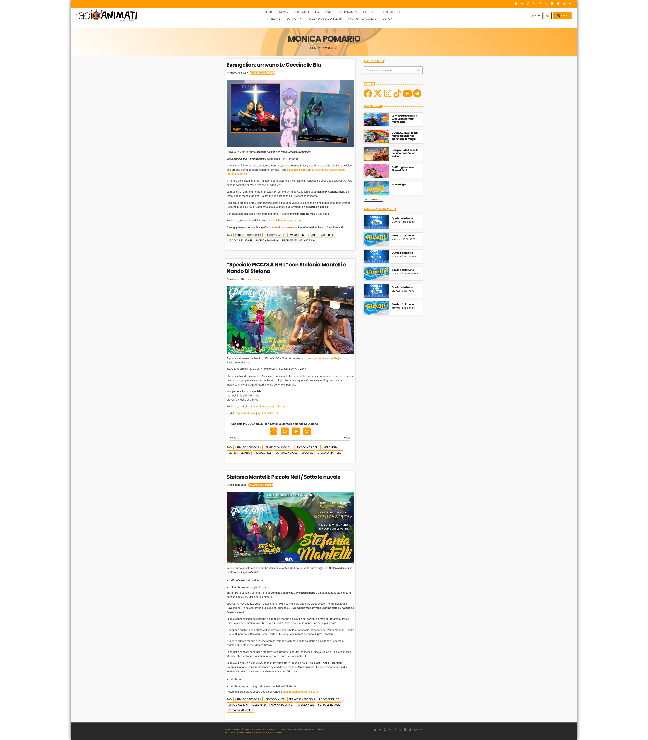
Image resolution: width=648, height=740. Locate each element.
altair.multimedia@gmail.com (267, 406)
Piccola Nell (263, 452)
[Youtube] (407, 93)
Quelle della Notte (402, 218)
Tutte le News (373, 199)
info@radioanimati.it (238, 732)
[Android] (522, 4)
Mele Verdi (330, 447)
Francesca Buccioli (321, 235)
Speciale (307, 452)
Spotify (261, 413)
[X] (377, 93)
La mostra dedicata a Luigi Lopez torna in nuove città (404, 119)
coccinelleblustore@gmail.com (284, 220)
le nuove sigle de (319, 358)
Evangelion (296, 235)
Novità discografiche (262, 73)
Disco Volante (274, 235)
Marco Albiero (238, 704)
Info (277, 413)
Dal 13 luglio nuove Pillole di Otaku (403, 169)
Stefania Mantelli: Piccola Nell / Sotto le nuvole (283, 477)
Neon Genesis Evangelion (298, 240)
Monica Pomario (267, 240)
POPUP (562, 15)
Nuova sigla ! (399, 184)
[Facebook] (540, 4)
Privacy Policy (263, 732)
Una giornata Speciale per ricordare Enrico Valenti (405, 153)
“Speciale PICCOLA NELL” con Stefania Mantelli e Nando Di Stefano (286, 268)
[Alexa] (528, 4)
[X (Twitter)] (546, 4)
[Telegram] (570, 4)
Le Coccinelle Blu (297, 169)
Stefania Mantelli (330, 452)
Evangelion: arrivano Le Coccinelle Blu (274, 64)
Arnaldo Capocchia (248, 235)
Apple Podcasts (246, 413)
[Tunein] (534, 4)
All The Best (254, 279)
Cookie (278, 732)
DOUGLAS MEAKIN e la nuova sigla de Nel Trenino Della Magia (404, 136)
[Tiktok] (397, 93)
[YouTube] (564, 4)
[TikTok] (558, 4)
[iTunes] (516, 4)
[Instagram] (552, 4)
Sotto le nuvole (286, 452)
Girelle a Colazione (403, 235)
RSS (270, 413)
